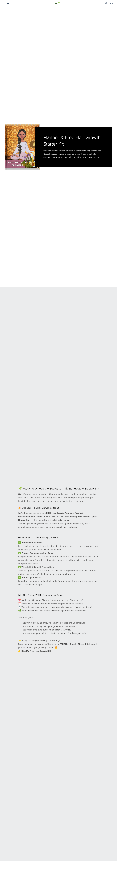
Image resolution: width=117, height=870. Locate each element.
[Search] (106, 3)
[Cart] (112, 3)
